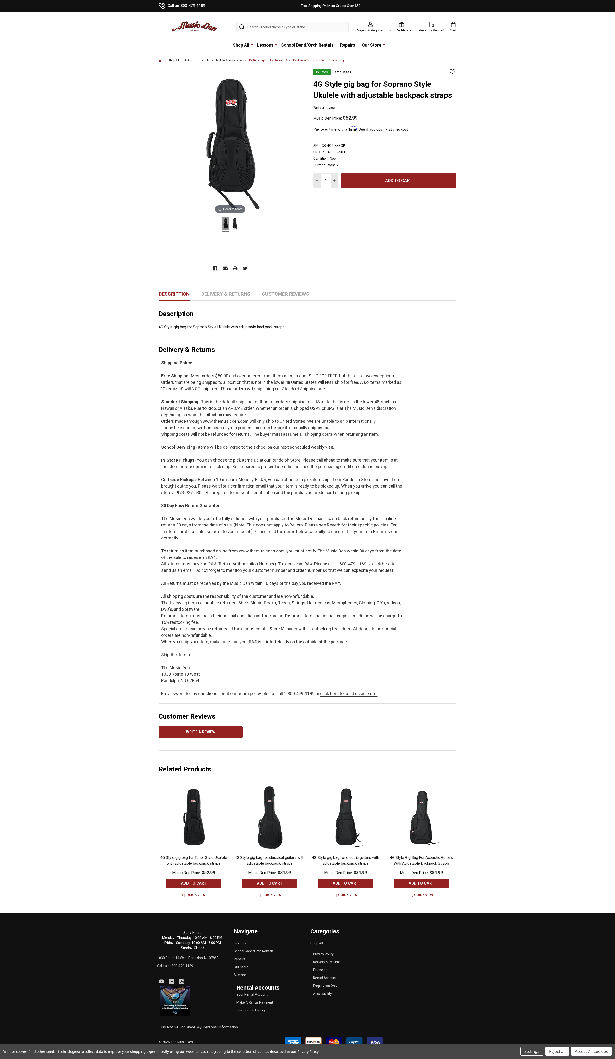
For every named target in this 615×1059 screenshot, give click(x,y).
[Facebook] (171, 981)
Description (174, 294)
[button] (175, 1001)
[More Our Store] (384, 44)
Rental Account (324, 978)
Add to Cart (398, 180)
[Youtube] (161, 981)
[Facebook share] (215, 268)
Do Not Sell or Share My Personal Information (199, 1027)
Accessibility (322, 994)
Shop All (241, 45)
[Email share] (225, 268)
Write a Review (324, 108)
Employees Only (325, 986)
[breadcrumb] (161, 60)
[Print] (235, 268)
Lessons (265, 45)
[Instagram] (181, 981)
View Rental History (251, 1010)
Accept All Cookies (591, 1051)
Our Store (371, 45)
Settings (531, 1051)
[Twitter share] (245, 268)
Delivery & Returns (327, 962)
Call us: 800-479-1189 (186, 5)
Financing (320, 970)
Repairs (347, 45)
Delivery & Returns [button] (225, 295)
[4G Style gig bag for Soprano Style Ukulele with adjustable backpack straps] (225, 224)
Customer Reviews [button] (285, 295)
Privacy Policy (323, 954)
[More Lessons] (276, 44)
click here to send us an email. (349, 693)
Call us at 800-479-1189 (175, 966)
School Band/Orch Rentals (307, 45)
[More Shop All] (252, 44)
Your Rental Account (252, 994)
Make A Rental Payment (254, 1002)
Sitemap (240, 975)
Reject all (557, 1051)
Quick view (195, 895)
